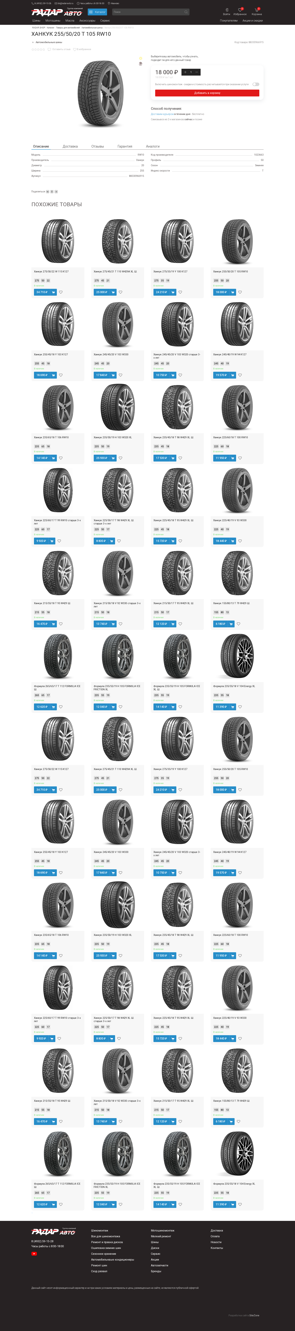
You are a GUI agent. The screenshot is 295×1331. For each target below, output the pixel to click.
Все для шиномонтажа (105, 1236)
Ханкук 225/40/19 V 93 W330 (230, 520)
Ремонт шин (99, 1265)
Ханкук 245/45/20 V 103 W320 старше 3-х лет (176, 356)
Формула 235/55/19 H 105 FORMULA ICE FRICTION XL (117, 688)
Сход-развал (99, 1271)
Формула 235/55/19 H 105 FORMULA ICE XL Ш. (176, 688)
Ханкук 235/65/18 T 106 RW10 (51, 437)
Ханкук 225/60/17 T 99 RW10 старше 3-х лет (57, 522)
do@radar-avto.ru (65, 3)
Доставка (70, 146)
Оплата (215, 1236)
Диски (155, 1248)
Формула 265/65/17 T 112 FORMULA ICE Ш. (57, 688)
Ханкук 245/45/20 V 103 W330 (111, 354)
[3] (38, 49)
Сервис (105, 20)
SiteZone (254, 1315)
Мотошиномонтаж (162, 1230)
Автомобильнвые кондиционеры (112, 1259)
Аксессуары (87, 20)
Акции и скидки (253, 20)
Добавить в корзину (207, 93)
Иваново (115, 3)
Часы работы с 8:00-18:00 (92, 3)
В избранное (83, 49)
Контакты (217, 1248)
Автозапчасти (159, 1265)
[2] (35, 49)
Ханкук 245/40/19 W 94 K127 (229, 354)
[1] (32, 49)
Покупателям (228, 20)
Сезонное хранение (103, 1253)
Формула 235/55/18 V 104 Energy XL (234, 686)
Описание (41, 146)
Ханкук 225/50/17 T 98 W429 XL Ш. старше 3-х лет (114, 522)
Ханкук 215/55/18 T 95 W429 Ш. (52, 603)
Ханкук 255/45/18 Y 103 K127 (51, 354)
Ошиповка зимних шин (106, 1248)
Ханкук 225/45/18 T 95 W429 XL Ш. (173, 520)
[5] (43, 49)
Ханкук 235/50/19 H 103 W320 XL (113, 437)
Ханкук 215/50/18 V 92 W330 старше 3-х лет (117, 605)
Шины (36, 20)
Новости (216, 1242)
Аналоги (153, 146)
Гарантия (125, 146)
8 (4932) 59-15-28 (43, 3)
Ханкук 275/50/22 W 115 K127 (51, 271)
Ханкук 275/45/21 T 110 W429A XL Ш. (115, 271)
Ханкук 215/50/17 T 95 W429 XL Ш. (173, 603)
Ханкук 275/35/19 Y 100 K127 (170, 271)
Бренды (156, 1271)
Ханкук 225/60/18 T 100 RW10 (230, 437)
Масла (69, 20)
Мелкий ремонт (161, 1236)
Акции (155, 1259)
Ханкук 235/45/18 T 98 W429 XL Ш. (173, 437)
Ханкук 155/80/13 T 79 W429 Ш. (231, 603)
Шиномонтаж (99, 1230)
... (32, 1212)
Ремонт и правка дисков (107, 1242)
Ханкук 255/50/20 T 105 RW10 (230, 271)
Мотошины (52, 20)
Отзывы (98, 146)
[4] (41, 49)
